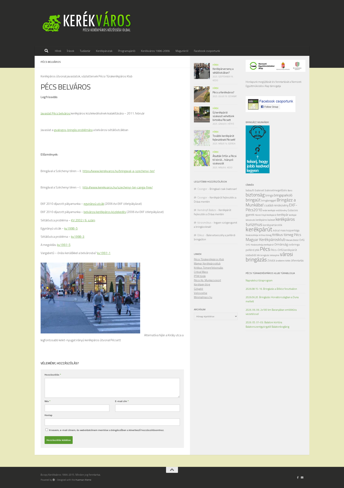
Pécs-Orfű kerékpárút (284, 250)
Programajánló (126, 51)
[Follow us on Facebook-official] (298, 477)
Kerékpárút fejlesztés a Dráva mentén (212, 212)
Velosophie (274, 255)
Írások (70, 51)
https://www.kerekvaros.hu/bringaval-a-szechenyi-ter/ (119, 171)
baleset (259, 190)
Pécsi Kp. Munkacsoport (207, 280)
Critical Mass (201, 272)
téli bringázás (263, 255)
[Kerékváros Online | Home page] (87, 23)
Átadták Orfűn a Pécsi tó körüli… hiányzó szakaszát (224, 159)
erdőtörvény (281, 210)
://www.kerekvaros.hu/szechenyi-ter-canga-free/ (120, 187)
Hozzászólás (53, 375)
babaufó (250, 190)
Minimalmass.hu (203, 297)
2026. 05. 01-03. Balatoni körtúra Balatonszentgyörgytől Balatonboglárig (267, 324)
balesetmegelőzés (276, 190)
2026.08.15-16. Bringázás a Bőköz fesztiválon (271, 289)
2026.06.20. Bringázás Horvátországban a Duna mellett (272, 299)
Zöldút (271, 260)
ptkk (257, 250)
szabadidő (251, 255)
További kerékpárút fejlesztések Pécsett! (224, 137)
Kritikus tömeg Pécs (286, 234)
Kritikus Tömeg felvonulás (208, 268)
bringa (269, 195)
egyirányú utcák (94, 203)
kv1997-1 (103, 252)
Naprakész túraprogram (259, 280)
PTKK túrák (200, 276)
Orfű (301, 240)
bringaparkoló (283, 195)
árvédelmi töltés (283, 260)
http (85, 187)
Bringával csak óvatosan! (223, 189)
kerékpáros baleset (265, 220)
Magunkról (182, 51)
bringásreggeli (268, 200)
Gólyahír (198, 289)
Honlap (48, 415)
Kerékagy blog (202, 284)
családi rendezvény (276, 205)
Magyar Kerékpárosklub (265, 239)
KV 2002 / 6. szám (83, 220)
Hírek (58, 51)
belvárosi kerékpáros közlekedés (105, 211)
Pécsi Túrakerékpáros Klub (209, 259)
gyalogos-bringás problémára (73, 129)
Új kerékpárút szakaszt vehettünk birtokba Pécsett (223, 116)
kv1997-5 (63, 244)
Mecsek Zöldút (292, 240)
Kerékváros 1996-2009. (155, 51)
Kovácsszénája (252, 235)
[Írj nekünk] (302, 477)
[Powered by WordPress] (54, 480)
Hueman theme (83, 480)
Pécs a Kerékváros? (223, 92)
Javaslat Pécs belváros (56, 113)
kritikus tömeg (265, 235)
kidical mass (279, 230)
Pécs (265, 249)
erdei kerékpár (269, 210)
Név (47, 401)
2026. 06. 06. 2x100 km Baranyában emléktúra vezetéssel (271, 312)
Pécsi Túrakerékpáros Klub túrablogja (270, 273)
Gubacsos (293, 210)
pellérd (250, 250)
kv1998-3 (77, 236)
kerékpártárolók (272, 225)
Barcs (290, 190)
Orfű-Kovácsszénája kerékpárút (260, 244)
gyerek (250, 214)
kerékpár (282, 214)
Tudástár (85, 51)
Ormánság (281, 244)
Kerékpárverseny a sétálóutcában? (223, 70)
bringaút (253, 200)
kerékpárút (259, 229)
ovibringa (294, 244)
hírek (215, 64)
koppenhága (292, 230)
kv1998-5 (71, 228)
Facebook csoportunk (207, 51)
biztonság (255, 194)
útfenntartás (297, 260)
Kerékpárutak (104, 51)
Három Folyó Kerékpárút (266, 215)
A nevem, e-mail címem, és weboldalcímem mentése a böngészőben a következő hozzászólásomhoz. (106, 430)
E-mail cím (122, 401)
